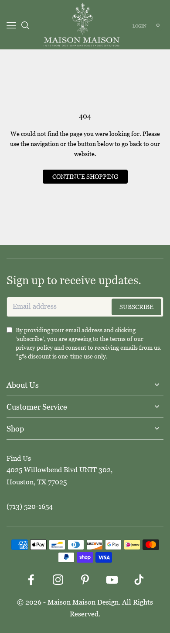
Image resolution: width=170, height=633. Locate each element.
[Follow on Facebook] (30, 579)
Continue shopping (85, 176)
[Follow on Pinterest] (85, 579)
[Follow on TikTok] (139, 579)
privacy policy (34, 347)
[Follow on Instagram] (58, 579)
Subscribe (136, 306)
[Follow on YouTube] (112, 579)
